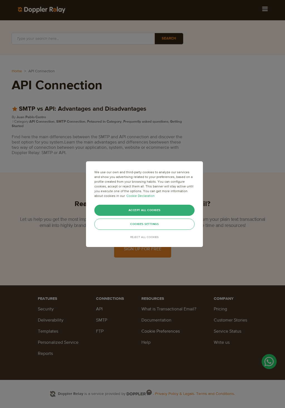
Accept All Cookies (145, 210)
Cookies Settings (144, 224)
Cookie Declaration (140, 196)
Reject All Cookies (144, 237)
